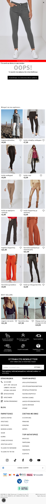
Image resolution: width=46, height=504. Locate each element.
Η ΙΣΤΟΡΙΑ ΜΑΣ (26, 418)
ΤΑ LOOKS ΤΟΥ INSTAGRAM (8, 448)
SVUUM (3, 433)
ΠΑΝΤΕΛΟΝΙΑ (26, 442)
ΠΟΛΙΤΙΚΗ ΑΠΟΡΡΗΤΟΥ (29, 394)
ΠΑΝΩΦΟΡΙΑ (26, 450)
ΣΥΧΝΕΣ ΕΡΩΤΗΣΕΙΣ (7, 440)
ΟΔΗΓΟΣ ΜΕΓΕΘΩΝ (28, 405)
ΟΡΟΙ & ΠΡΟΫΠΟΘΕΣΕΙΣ (29, 382)
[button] (3, 500)
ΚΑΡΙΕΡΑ (24, 429)
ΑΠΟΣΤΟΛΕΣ (4, 421)
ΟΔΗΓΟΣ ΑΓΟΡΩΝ (6, 418)
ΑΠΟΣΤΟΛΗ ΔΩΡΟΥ (6, 444)
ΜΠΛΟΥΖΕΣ (25, 439)
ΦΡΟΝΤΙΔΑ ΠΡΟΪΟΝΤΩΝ (29, 390)
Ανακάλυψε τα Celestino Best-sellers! (23, 78)
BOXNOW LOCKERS (6, 429)
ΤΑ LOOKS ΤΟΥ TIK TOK (7, 452)
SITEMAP (24, 408)
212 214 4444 (7, 382)
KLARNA (3, 437)
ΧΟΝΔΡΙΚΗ (25, 425)
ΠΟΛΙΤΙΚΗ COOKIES (27, 398)
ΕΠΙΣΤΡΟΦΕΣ (5, 425)
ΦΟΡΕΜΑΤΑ (25, 446)
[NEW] (9, 319)
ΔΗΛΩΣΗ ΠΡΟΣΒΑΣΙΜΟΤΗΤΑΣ (31, 401)
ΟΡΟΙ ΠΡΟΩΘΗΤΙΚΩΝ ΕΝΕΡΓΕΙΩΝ (32, 386)
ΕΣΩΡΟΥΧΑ (25, 454)
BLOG (3, 407)
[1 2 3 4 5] (23, 31)
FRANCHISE (25, 421)
